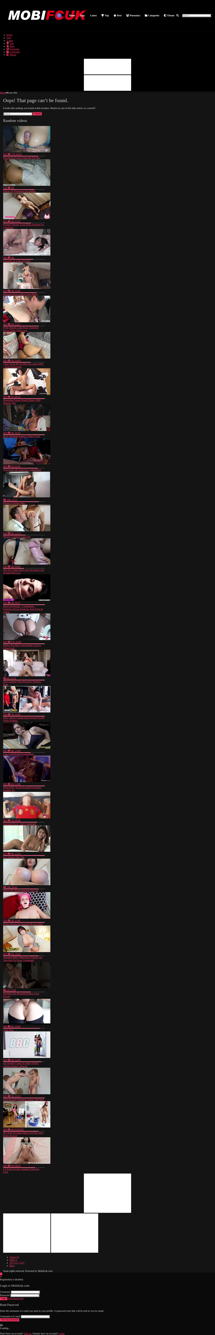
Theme (170, 15)
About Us (14, 1257)
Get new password (9, 1320)
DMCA (13, 1260)
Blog (11, 1265)
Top (106, 15)
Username (5, 1292)
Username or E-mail (10, 1316)
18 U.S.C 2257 (17, 1262)
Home (72, 15)
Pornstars (134, 15)
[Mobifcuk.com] (47, 27)
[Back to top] (1, 1273)
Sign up (28, 1333)
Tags (82, 15)
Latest (93, 15)
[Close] (1, 1276)
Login (3, 1298)
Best (119, 15)
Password (5, 1295)
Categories (153, 15)
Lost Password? (16, 1298)
